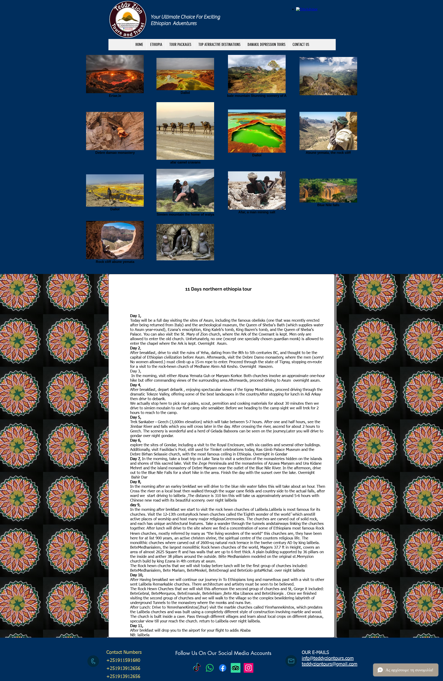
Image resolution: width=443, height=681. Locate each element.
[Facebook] (222, 668)
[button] (180, 44)
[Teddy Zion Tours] (197, 668)
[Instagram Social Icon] (248, 668)
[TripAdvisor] (235, 668)
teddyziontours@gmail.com (329, 664)
